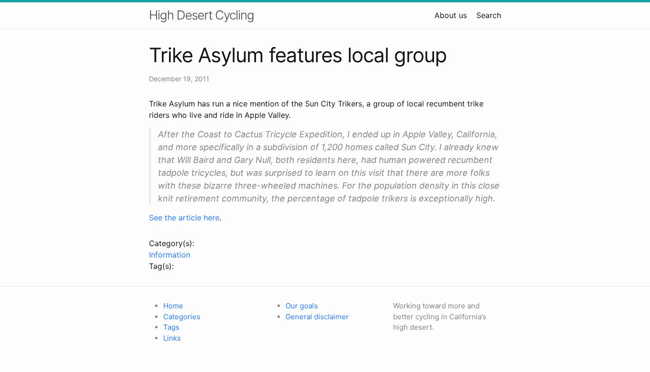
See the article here (184, 217)
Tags (171, 327)
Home (173, 305)
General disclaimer (317, 316)
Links (172, 338)
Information (169, 254)
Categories (181, 316)
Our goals (302, 305)
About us (450, 15)
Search (488, 15)
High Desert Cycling (201, 15)
